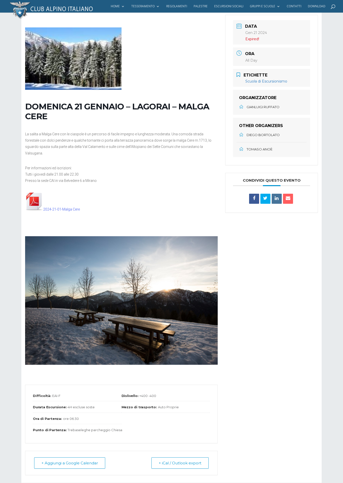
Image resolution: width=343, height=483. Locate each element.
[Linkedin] (277, 199)
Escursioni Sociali (228, 6)
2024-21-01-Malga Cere (61, 209)
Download (316, 6)
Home (115, 6)
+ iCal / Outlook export (180, 463)
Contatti (294, 6)
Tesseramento (143, 6)
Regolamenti (176, 6)
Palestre (201, 6)
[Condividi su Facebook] (254, 199)
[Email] (288, 199)
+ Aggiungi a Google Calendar (69, 463)
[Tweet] (265, 199)
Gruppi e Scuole (262, 6)
